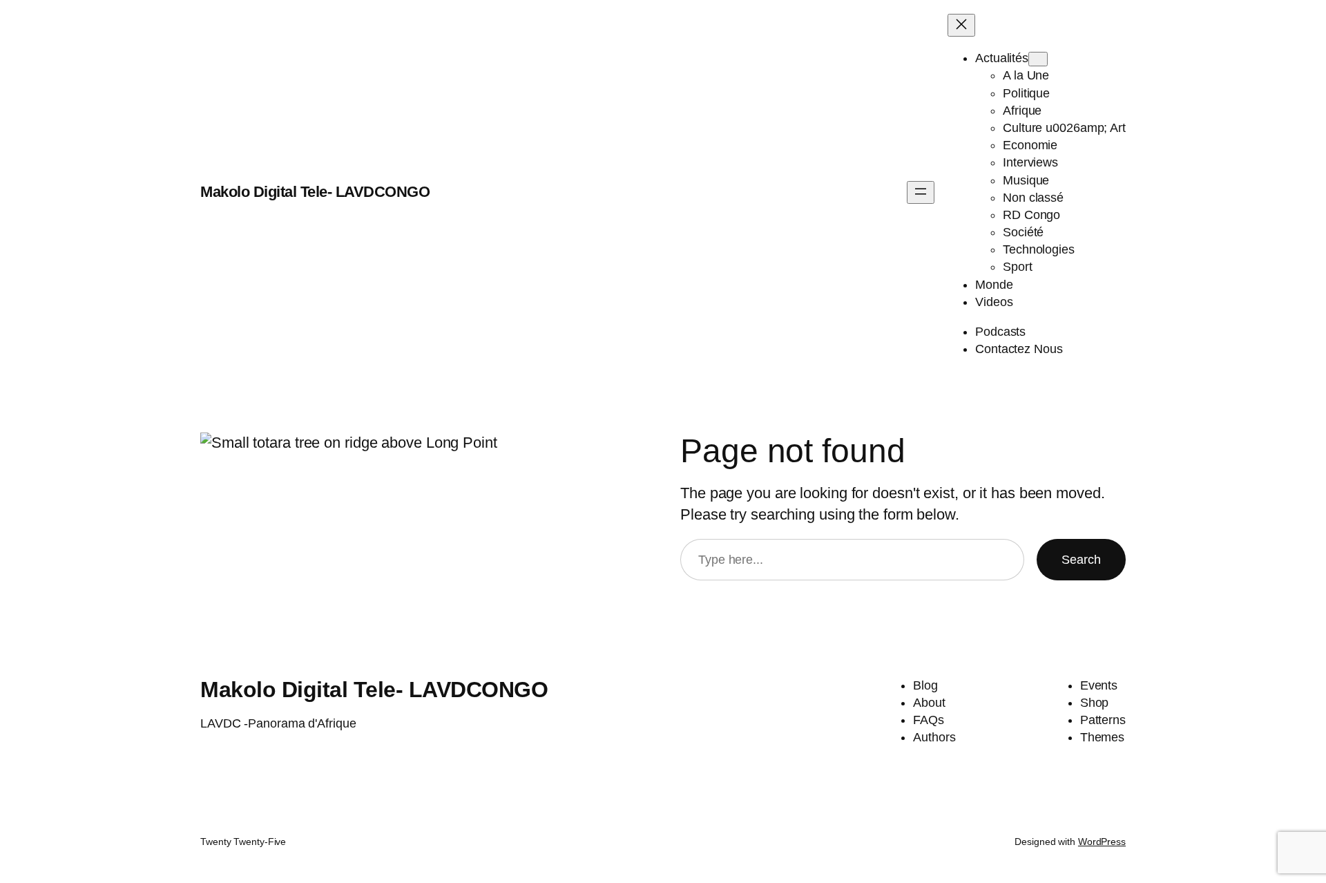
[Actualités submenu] (1038, 59)
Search (1081, 560)
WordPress (1102, 841)
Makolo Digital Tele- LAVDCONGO (315, 191)
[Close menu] (961, 25)
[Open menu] (920, 192)
